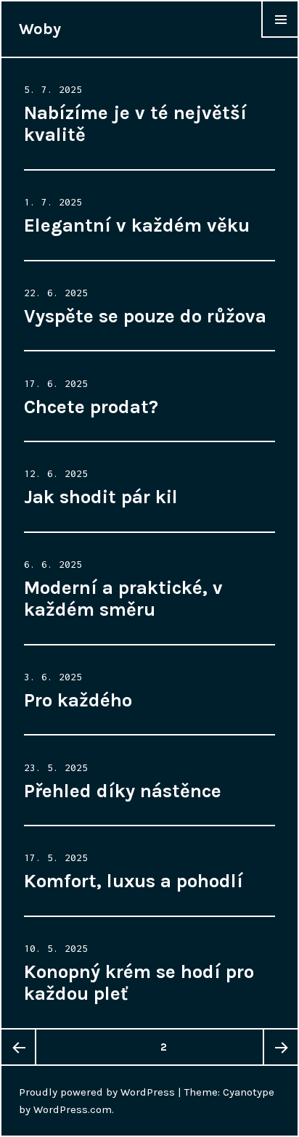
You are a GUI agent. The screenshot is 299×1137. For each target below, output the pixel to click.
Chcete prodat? (91, 407)
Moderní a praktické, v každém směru (123, 598)
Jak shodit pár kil (101, 497)
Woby (40, 29)
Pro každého (78, 700)
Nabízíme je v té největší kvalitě (135, 124)
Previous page (18, 1047)
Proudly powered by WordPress (97, 1092)
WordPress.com (72, 1109)
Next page (280, 1047)
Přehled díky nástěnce (122, 791)
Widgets (280, 37)
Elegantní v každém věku (137, 225)
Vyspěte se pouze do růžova (145, 316)
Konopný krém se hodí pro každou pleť (139, 983)
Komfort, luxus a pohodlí (133, 881)
